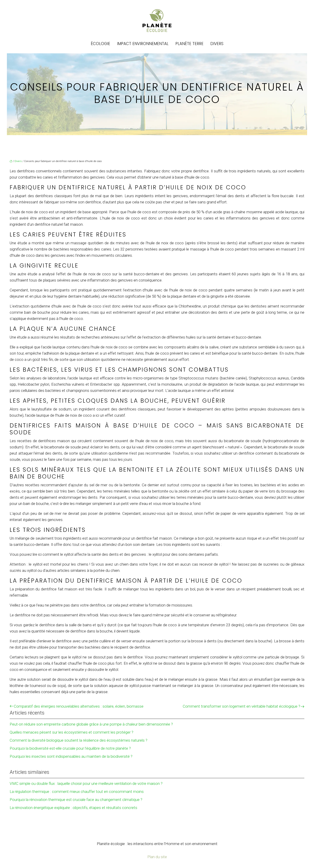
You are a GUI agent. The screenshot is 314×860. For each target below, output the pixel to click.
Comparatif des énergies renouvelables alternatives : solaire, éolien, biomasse (78, 706)
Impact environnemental (142, 43)
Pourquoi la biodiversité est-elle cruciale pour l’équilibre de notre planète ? (70, 748)
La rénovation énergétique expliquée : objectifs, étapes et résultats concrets (73, 807)
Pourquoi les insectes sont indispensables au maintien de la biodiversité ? (71, 756)
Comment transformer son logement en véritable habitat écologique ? (241, 706)
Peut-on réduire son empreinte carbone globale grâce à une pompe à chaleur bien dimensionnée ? (91, 724)
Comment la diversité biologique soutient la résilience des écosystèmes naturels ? (78, 740)
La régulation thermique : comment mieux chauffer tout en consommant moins (77, 791)
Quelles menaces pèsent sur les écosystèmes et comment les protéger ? (71, 732)
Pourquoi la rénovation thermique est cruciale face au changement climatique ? (76, 799)
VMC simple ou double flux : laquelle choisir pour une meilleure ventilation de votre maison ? (86, 783)
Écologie (100, 43)
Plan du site (157, 856)
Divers (216, 43)
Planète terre (189, 43)
